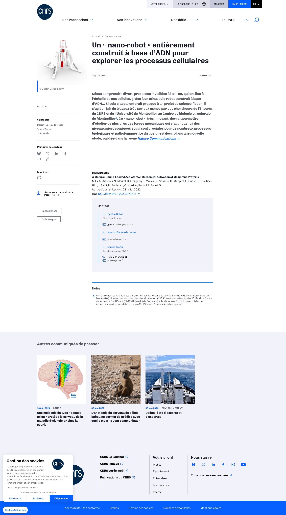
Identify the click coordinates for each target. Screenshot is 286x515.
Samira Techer (44, 129)
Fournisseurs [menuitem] (161, 485)
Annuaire (219, 4)
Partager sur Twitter (47, 153)
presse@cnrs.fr (115, 260)
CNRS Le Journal (112, 457)
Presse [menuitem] (157, 464)
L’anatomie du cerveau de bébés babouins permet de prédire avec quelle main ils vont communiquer (116, 390)
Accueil (96, 36)
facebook (223, 465)
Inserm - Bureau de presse (50, 125)
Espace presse (113, 36)
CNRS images (109, 464)
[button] (15, 510)
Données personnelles (177, 508)
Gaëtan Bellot (43, 133)
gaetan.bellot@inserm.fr (120, 224)
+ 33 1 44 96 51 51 (117, 256)
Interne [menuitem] (157, 492)
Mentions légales (210, 508)
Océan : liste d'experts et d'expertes (170, 388)
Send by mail (39, 159)
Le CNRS (229, 20)
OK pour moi (61, 498)
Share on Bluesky (39, 153)
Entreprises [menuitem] (160, 478)
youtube (243, 465)
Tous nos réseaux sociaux (204, 475)
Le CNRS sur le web (187, 4)
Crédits (114, 508)
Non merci (15, 498)
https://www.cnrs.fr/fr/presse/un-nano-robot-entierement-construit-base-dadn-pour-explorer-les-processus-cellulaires (47, 159)
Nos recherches (75, 20)
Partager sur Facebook (65, 153)
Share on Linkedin (56, 153)
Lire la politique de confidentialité (22, 487)
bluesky (193, 465)
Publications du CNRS (115, 477)
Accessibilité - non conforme (82, 508)
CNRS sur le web (112, 471)
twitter (203, 465)
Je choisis (38, 498)
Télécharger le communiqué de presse (58, 193)
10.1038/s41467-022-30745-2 (117, 193)
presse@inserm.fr (116, 239)
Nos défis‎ (178, 20)
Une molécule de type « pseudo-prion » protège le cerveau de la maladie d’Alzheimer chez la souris (61, 392)
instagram (233, 465)
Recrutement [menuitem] (161, 471)
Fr (254, 4)
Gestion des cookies (141, 508)
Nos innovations (129, 20)
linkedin (213, 465)
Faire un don (239, 4)
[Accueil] (47, 12)
